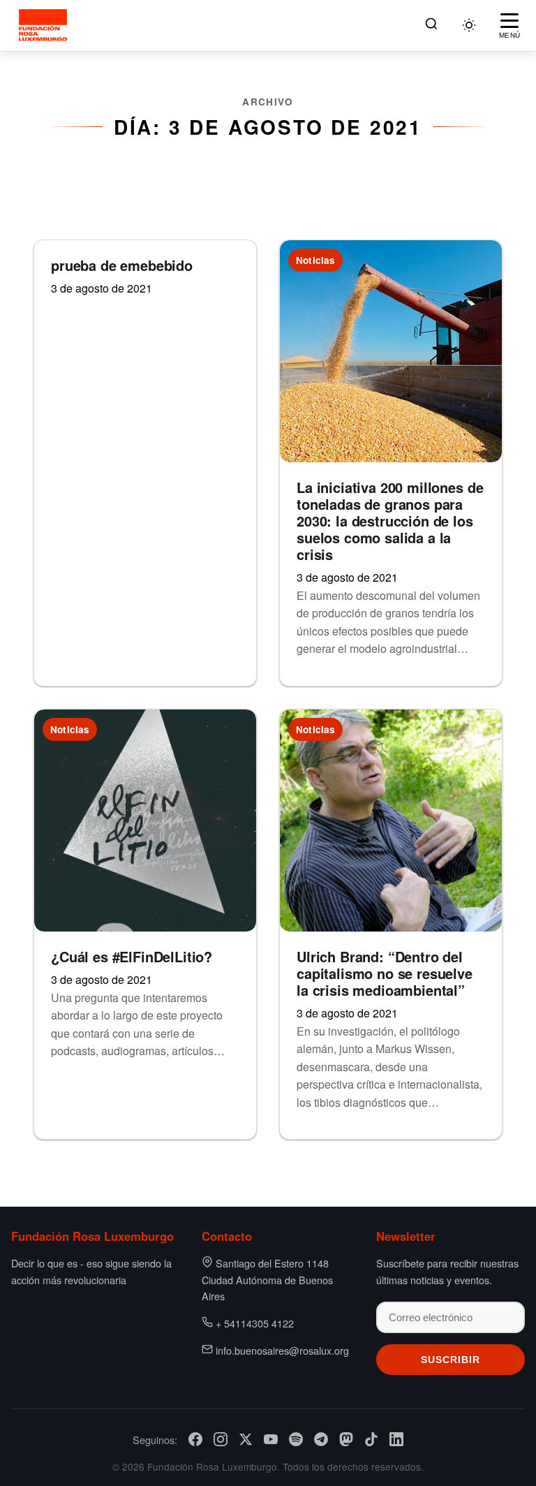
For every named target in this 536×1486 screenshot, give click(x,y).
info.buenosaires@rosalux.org (282, 1350)
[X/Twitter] (246, 1439)
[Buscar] (431, 25)
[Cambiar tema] (469, 25)
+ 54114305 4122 (255, 1323)
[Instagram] (221, 1439)
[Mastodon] (346, 1439)
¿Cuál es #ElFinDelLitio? (131, 956)
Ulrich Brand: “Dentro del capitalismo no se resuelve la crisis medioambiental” (384, 973)
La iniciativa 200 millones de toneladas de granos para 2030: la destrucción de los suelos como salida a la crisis (390, 520)
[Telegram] (321, 1439)
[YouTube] (271, 1439)
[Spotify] (296, 1439)
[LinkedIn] (396, 1439)
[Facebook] (195, 1439)
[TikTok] (371, 1439)
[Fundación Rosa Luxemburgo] (45, 25)
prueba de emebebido (122, 265)
